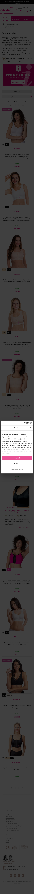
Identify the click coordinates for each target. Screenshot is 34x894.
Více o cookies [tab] (27, 428)
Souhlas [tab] (6, 428)
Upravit (16, 463)
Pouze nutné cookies (17, 469)
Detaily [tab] (16, 428)
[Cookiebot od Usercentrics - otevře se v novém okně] (24, 423)
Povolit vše (17, 458)
